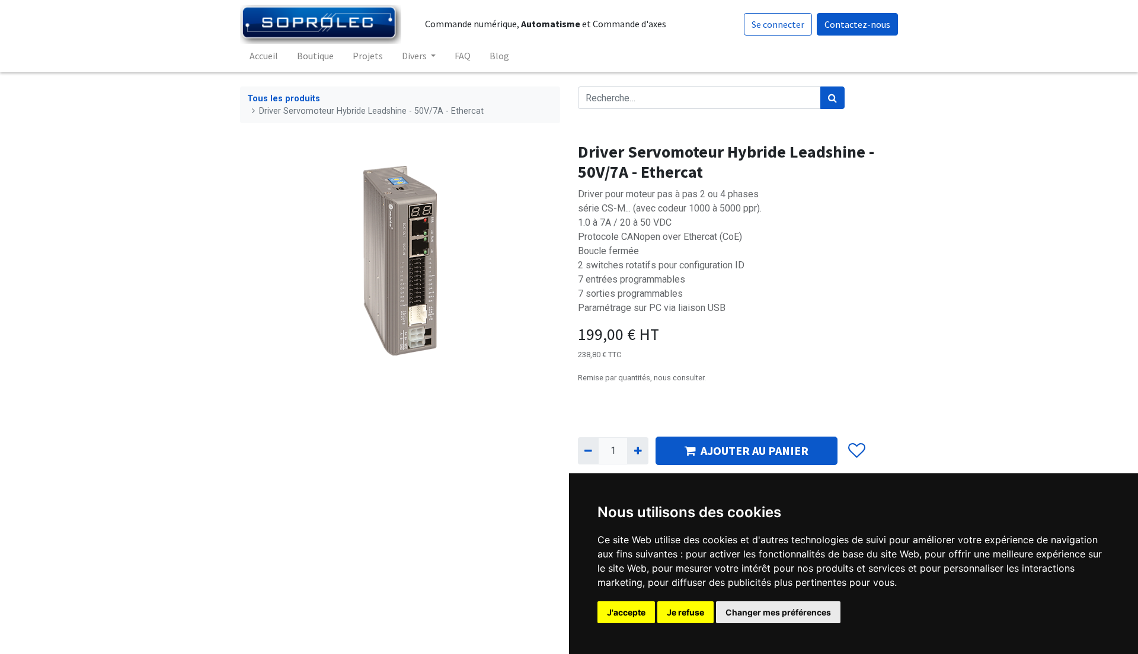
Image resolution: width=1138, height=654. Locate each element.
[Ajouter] (637, 450)
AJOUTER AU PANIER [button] (754, 450)
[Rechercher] (832, 97)
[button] (856, 451)
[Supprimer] (588, 450)
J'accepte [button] (626, 612)
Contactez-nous (857, 24)
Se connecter (778, 24)
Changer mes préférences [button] (778, 612)
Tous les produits (283, 99)
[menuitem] (263, 56)
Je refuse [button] (685, 612)
